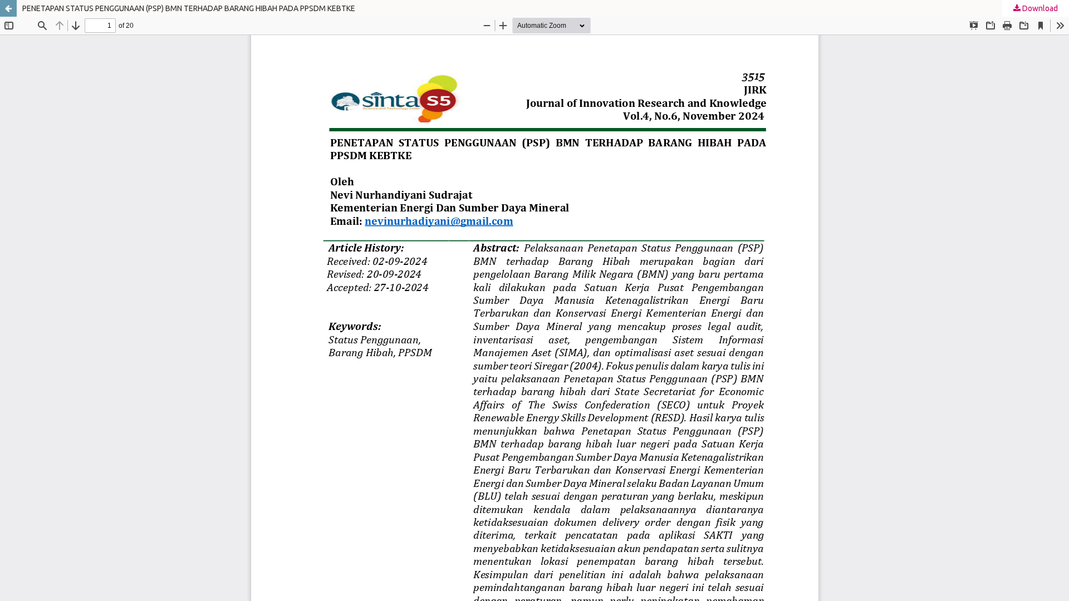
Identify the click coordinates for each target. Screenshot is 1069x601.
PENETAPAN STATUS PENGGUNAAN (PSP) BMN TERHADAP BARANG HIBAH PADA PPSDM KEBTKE (188, 8)
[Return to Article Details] (8, 8)
